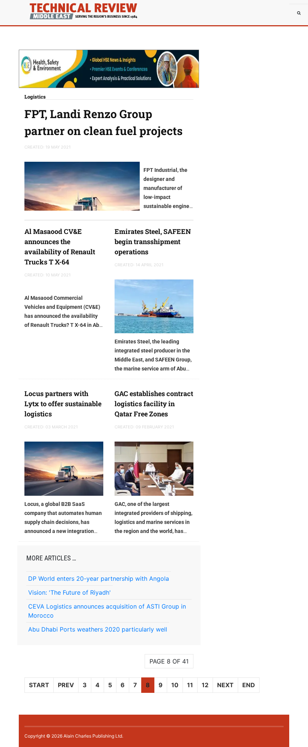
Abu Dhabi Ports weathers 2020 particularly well (97, 629)
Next (225, 685)
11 (190, 685)
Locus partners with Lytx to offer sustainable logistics (62, 403)
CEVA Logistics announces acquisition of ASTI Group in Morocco (107, 611)
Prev (66, 685)
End (248, 685)
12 (205, 685)
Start (39, 685)
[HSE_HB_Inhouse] (109, 69)
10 (174, 685)
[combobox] (298, 13)
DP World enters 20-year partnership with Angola (98, 578)
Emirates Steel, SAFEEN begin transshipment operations (153, 241)
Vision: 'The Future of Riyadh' (69, 592)
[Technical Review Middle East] (41, 9)
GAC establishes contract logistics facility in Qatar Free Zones (154, 403)
